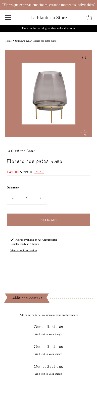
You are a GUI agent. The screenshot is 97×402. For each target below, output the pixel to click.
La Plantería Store (48, 17)
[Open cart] (89, 17)
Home (8, 40)
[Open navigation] (8, 17)
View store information (23, 250)
